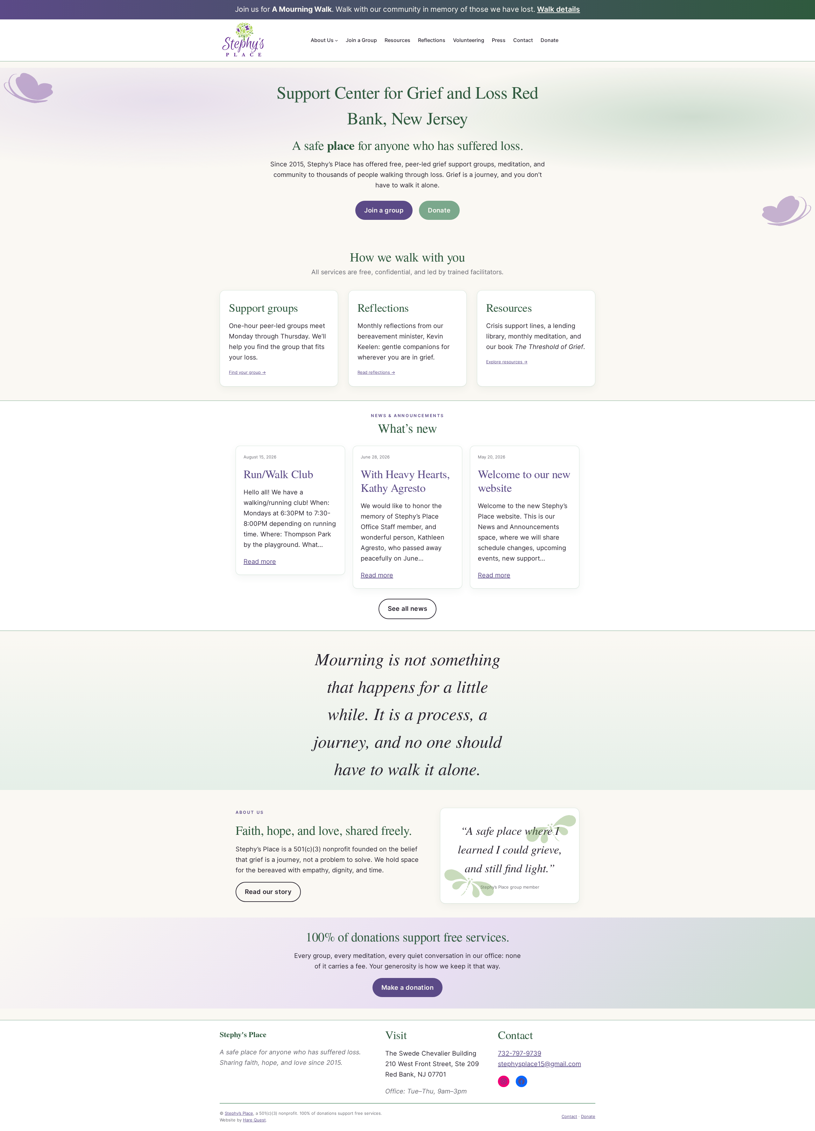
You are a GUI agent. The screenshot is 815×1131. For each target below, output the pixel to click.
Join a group (384, 210)
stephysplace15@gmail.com (539, 1064)
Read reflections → (376, 372)
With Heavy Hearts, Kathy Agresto (405, 480)
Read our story (268, 892)
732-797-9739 (519, 1053)
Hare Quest (254, 1119)
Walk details (558, 9)
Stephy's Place (243, 1034)
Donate (439, 210)
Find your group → (247, 372)
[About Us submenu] (336, 40)
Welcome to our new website (524, 480)
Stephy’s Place (239, 1113)
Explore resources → (507, 361)
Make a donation (407, 987)
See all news (408, 608)
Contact (569, 1116)
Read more (260, 561)
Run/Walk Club (278, 474)
